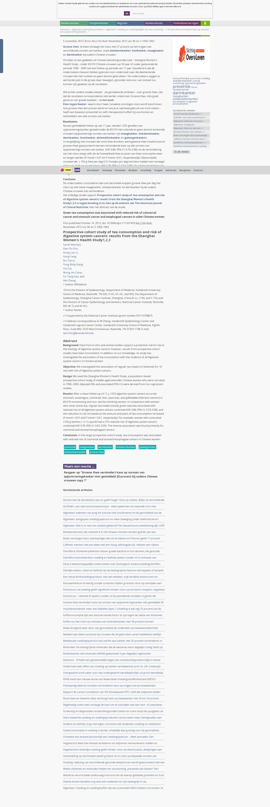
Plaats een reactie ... (79, 466)
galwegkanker (147, 447)
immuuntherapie (181, 78)
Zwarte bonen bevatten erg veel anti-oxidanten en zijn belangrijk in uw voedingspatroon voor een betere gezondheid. (104, 781)
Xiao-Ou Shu (70, 248)
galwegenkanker (135, 137)
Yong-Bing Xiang (73, 264)
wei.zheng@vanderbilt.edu (78, 333)
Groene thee (71, 46)
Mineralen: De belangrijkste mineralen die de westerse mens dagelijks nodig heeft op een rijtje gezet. (113, 647)
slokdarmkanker (120, 50)
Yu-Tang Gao (71, 276)
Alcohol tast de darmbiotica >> (188, 113)
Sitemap (107, 170)
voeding (205, 78)
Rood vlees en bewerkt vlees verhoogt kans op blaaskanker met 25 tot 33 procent (111, 698)
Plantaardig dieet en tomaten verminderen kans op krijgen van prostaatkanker (109, 685)
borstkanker (179, 101)
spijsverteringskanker (195, 83)
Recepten (184, 170)
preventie (70, 447)
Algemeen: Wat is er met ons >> (188, 128)
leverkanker (87, 137)
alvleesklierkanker (108, 137)
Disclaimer (93, 170)
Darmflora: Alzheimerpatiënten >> (190, 142)
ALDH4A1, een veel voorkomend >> (190, 117)
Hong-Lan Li (70, 252)
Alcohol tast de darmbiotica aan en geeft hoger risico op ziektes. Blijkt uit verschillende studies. (113, 500)
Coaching (145, 170)
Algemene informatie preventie (87, 29)
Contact (198, 170)
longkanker (192, 101)
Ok (126, 13)
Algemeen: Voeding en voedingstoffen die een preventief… (135, 29)
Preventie (64, 29)
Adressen (170, 170)
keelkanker (139, 50)
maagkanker (156, 50)
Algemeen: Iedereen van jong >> (189, 121)
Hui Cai (67, 268)
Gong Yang (69, 256)
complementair (181, 89)
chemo (194, 87)
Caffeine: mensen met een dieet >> (190, 139)
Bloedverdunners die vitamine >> (189, 131)
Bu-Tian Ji (69, 260)
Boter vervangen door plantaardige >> (190, 135)
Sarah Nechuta (72, 244)
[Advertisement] (191, 205)
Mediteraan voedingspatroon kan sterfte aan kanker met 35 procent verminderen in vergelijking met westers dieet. (112, 641)
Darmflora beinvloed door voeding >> (190, 146)
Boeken (133, 170)
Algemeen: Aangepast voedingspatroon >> (184, 124)
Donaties (120, 170)
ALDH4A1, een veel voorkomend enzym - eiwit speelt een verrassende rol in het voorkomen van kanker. (109, 506)
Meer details (138, 13)
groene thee (97, 452)
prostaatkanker (180, 103)
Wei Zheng (69, 280)
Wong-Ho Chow (72, 272)
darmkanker (74, 54)
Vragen (158, 170)
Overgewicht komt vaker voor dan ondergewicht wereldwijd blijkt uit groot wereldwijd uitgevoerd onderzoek (113, 673)
